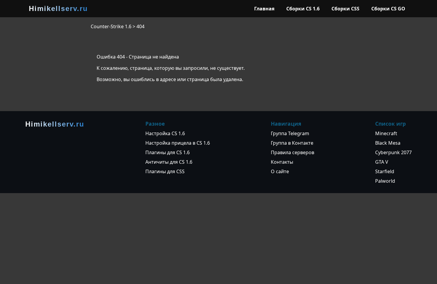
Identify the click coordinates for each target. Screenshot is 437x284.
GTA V (381, 162)
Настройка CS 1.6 (165, 133)
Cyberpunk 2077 (393, 152)
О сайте (280, 171)
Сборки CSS (345, 8)
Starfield (384, 171)
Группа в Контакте (292, 143)
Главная (264, 8)
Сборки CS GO (388, 8)
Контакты (282, 162)
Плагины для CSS (165, 171)
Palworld (385, 181)
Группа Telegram (290, 133)
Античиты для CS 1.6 (168, 162)
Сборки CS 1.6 (303, 8)
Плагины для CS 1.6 (167, 152)
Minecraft (386, 133)
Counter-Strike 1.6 (111, 26)
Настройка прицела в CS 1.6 (177, 143)
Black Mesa (387, 143)
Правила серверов (292, 152)
